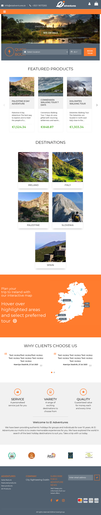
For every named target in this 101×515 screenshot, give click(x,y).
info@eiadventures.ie (15, 5)
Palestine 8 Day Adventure (21, 102)
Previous (4, 105)
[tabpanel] (25, 360)
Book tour (90, 52)
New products (6, 486)
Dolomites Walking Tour (77, 102)
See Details (50, 32)
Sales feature (6, 480)
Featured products (8, 483)
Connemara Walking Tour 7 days (50, 102)
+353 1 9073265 (39, 5)
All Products (6, 489)
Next (97, 105)
